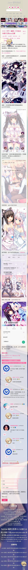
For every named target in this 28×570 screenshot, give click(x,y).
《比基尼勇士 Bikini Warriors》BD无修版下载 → (14, 363)
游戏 (17, 13)
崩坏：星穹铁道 (24, 539)
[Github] (15, 7)
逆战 (23, 537)
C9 (20, 535)
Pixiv (6, 16)
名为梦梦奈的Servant (7, 357)
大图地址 (22, 252)
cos (15, 541)
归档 (18, 16)
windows (10, 541)
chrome (19, 539)
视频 (15, 535)
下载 (9, 532)
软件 (14, 13)
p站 (8, 535)
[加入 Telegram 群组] (9, 7)
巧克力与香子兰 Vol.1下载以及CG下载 (11, 355)
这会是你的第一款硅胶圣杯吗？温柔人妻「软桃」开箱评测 (14, 519)
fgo (2, 539)
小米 (19, 36)
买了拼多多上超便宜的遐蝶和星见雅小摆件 (14, 518)
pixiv (20, 532)
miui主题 (9, 36)
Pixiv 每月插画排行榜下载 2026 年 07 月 (14, 514)
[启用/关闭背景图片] (12, 7)
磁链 (6, 532)
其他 (21, 13)
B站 (7, 541)
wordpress (11, 537)
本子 (25, 537)
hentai (4, 529)
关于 (21, 16)
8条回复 (18, 38)
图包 (21, 537)
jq (18, 541)
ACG (7, 13)
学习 (10, 13)
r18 (19, 529)
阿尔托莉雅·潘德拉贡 (9, 539)
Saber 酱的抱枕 (14, 2)
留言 (24, 16)
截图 (20, 541)
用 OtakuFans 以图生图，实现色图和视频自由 (14, 513)
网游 (18, 535)
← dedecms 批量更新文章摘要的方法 (11, 360)
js (3, 532)
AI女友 (10, 16)
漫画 (17, 541)
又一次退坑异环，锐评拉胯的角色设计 (14, 525)
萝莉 (16, 539)
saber (24, 532)
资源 (14, 529)
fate (4, 539)
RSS (3, 16)
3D (13, 535)
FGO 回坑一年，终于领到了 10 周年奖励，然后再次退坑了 (14, 516)
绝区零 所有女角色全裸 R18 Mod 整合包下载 (14, 509)
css (15, 537)
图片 (23, 529)
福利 (10, 529)
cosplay (17, 537)
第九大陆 (6, 537)
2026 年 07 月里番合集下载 (14, 511)
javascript (14, 532)
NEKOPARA (15, 36)
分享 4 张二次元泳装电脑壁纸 (14, 523)
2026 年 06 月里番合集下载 (14, 521)
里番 (4, 535)
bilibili (13, 541)
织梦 (14, 539)
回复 (5, 373)
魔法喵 (14, 16)
